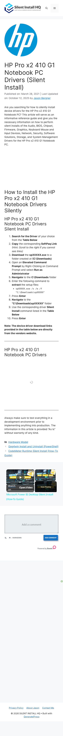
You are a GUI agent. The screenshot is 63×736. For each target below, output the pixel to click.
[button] (46, 8)
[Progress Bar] (45, 477)
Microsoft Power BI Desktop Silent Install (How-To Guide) (19, 474)
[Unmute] (40, 479)
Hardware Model (18, 442)
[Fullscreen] (54, 479)
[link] (11, 474)
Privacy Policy (16, 707)
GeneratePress (31, 716)
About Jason (32, 707)
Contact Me (48, 707)
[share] (28, 472)
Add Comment (51, 538)
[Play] (36, 479)
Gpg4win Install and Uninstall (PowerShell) (33, 446)
